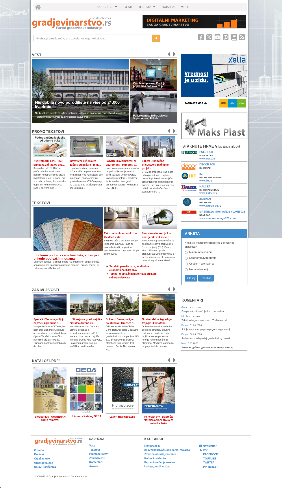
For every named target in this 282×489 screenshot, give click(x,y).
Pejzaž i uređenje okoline (159, 462)
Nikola (185, 316)
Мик (183, 343)
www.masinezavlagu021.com (217, 218)
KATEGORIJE (107, 8)
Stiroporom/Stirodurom (202, 257)
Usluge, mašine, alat (157, 466)
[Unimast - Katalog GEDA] (86, 389)
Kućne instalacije (155, 458)
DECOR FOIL (207, 164)
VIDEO (185, 7)
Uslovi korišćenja (45, 467)
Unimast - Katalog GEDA (86, 416)
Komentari (192, 300)
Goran (185, 307)
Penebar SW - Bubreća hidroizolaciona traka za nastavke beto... (158, 420)
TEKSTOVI (147, 8)
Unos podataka (43, 462)
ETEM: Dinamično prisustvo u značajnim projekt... (155, 164)
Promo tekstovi (98, 454)
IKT (201, 174)
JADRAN (205, 199)
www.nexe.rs (207, 158)
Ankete (93, 466)
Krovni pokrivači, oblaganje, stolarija (167, 450)
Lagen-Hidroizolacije (122, 416)
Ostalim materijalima (201, 263)
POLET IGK (206, 152)
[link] (84, 23)
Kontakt (39, 454)
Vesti (37, 55)
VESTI (128, 7)
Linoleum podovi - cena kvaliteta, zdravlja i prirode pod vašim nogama (66, 256)
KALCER (205, 186)
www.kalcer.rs (208, 193)
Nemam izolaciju (199, 269)
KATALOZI (168, 7)
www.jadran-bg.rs (210, 205)
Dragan (185, 325)
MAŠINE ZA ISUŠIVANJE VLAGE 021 (222, 211)
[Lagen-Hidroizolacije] (122, 389)
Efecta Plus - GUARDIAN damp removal (50, 418)
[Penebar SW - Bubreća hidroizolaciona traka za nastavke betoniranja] (158, 389)
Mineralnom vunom (200, 252)
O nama (39, 450)
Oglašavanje (42, 458)
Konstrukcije (152, 445)
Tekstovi (41, 203)
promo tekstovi (48, 131)
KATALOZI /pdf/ (45, 361)
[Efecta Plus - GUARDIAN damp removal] (50, 389)
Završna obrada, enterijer (160, 454)
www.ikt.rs (205, 180)
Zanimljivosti (45, 290)
